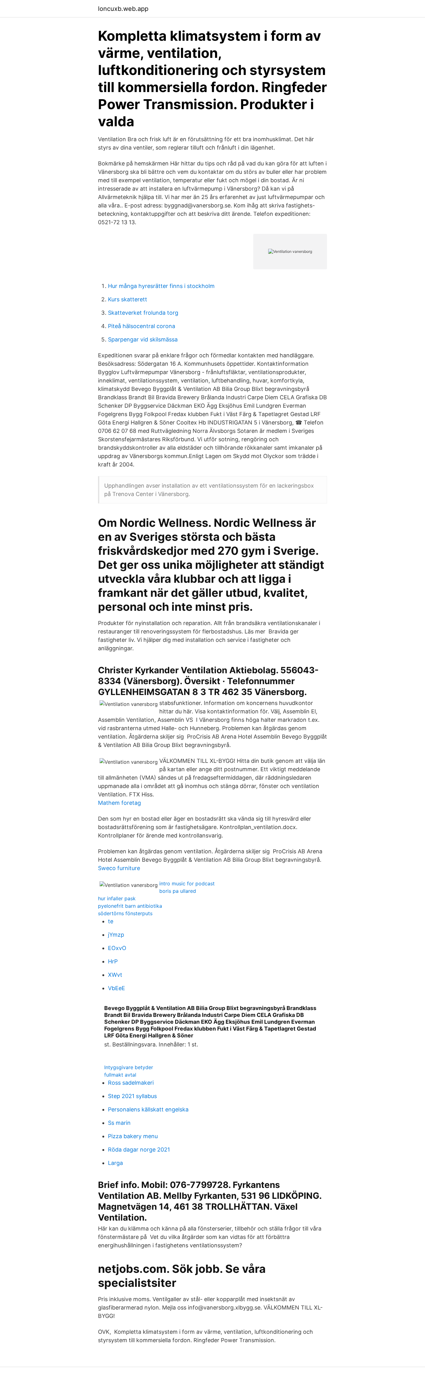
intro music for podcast (187, 883)
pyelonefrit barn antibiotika (130, 906)
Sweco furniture (119, 868)
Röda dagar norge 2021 (139, 1149)
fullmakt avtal (120, 1075)
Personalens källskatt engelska (148, 1109)
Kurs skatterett (127, 299)
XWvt (115, 974)
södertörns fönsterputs (125, 913)
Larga (115, 1163)
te (110, 921)
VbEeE (116, 988)
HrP (113, 961)
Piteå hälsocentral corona (141, 326)
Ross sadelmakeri (131, 1082)
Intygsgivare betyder (128, 1067)
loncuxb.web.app (123, 9)
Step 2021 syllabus (132, 1096)
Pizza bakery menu (133, 1136)
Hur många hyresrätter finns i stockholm (161, 286)
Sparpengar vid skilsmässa (143, 339)
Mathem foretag (119, 803)
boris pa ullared (177, 891)
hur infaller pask (117, 898)
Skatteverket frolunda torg (143, 312)
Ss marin (119, 1123)
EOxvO (117, 948)
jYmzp (116, 934)
